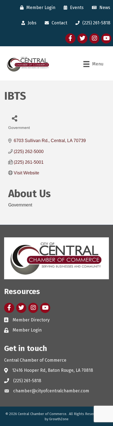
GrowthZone (59, 419)
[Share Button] (14, 118)
